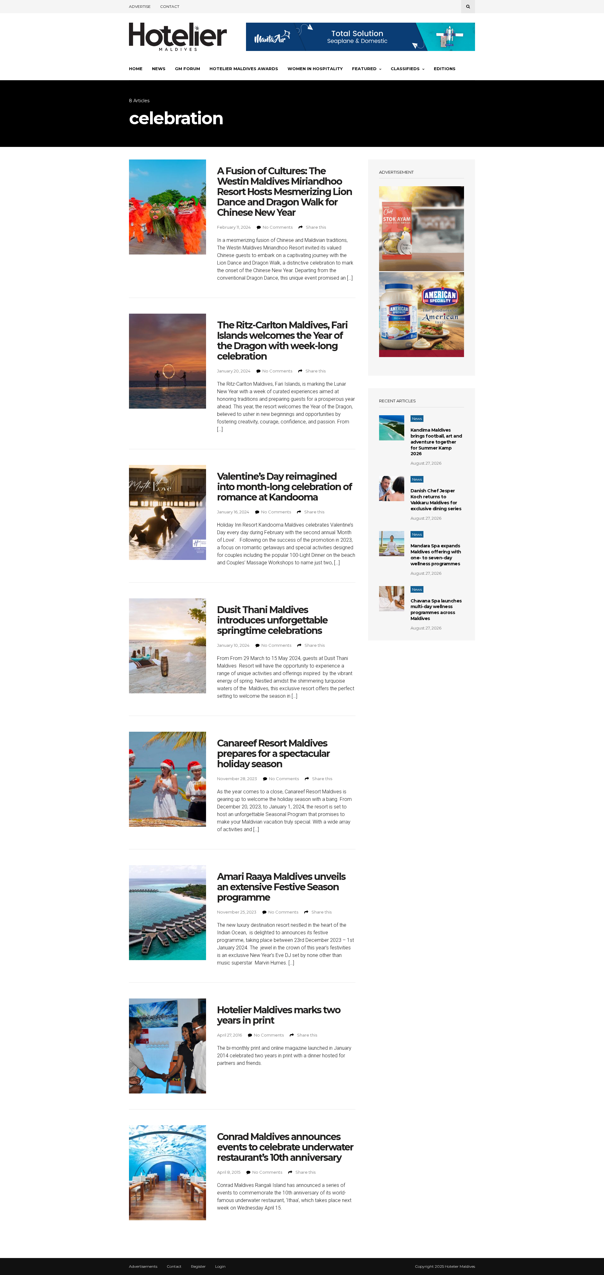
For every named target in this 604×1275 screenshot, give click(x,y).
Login (220, 1266)
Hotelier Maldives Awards (244, 68)
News (158, 68)
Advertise (140, 6)
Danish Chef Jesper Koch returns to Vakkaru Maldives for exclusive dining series (436, 500)
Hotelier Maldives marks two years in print (278, 1015)
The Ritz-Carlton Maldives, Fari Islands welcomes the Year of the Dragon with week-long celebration (282, 340)
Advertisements (143, 1266)
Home (136, 68)
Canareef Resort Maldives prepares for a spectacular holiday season (273, 753)
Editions (445, 68)
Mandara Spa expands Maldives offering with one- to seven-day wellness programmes (436, 555)
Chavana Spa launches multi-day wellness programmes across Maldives (436, 610)
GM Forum (187, 68)
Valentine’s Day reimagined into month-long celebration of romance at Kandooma (284, 486)
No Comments (278, 227)
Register (198, 1266)
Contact (169, 6)
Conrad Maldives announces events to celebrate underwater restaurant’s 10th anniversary (285, 1147)
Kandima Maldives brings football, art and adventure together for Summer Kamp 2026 (436, 442)
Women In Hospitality (315, 68)
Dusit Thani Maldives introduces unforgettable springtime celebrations (272, 620)
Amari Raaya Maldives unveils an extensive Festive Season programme (281, 887)
